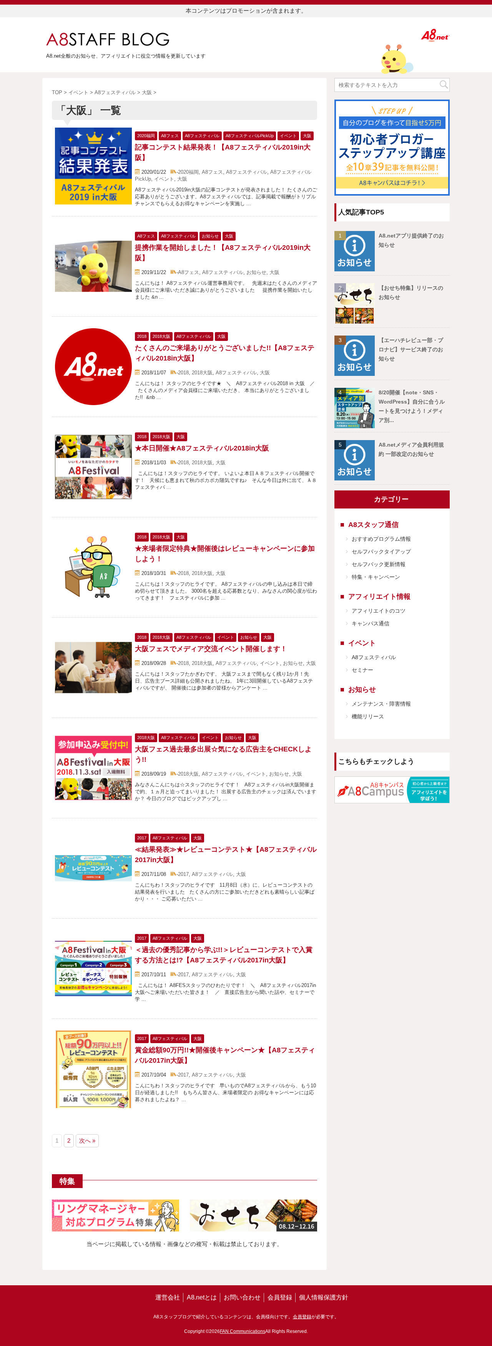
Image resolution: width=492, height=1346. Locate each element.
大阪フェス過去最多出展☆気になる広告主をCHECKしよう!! (223, 754)
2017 (183, 874)
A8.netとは (202, 1297)
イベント (164, 179)
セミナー (362, 670)
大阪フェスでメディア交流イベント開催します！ (211, 649)
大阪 (182, 179)
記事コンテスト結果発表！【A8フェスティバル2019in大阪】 (223, 152)
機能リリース (368, 716)
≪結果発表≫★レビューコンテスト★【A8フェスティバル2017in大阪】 (226, 855)
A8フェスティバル (246, 172)
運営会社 (167, 1297)
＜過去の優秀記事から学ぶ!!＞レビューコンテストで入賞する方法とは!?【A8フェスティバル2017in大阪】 (223, 955)
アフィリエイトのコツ (379, 611)
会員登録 (280, 1297)
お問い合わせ (242, 1297)
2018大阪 (202, 373)
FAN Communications (242, 1331)
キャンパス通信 (370, 623)
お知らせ (256, 272)
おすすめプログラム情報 (381, 539)
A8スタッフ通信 (373, 524)
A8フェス (212, 172)
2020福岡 (188, 172)
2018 (183, 373)
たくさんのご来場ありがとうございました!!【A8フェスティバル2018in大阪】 (224, 353)
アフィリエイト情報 (379, 596)
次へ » (87, 1140)
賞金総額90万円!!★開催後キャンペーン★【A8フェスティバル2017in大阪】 (225, 1055)
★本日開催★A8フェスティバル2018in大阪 (202, 448)
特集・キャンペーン (376, 577)
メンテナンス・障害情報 (381, 704)
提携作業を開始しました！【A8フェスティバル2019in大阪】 (223, 253)
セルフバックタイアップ (381, 551)
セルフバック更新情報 (379, 564)
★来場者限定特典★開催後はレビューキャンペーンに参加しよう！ (225, 554)
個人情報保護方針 (323, 1297)
